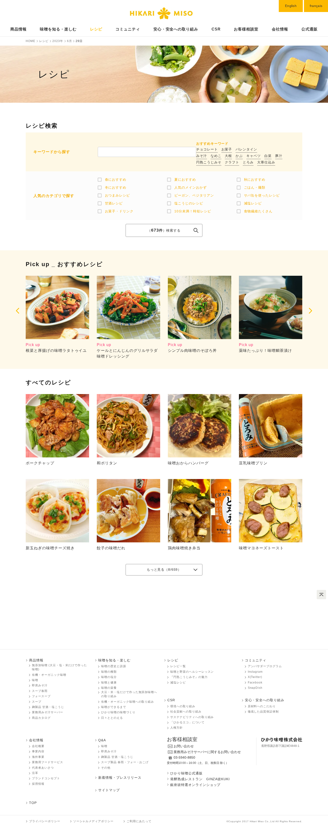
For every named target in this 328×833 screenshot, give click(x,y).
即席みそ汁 (40, 685)
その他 (105, 767)
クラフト (232, 162)
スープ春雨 (40, 691)
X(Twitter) (255, 677)
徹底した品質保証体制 (263, 711)
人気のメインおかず (190, 187)
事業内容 (38, 751)
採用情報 (38, 783)
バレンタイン (246, 149)
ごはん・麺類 (255, 187)
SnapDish (255, 687)
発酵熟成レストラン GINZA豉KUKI (200, 779)
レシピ (96, 29)
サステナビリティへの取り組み (192, 717)
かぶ (239, 156)
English (291, 6)
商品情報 (18, 29)
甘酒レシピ (114, 203)
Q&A (102, 740)
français (316, 6)
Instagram (255, 671)
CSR (216, 29)
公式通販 (309, 29)
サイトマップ (109, 790)
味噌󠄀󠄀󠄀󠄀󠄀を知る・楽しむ (58, 29)
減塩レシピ (253, 203)
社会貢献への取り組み (185, 711)
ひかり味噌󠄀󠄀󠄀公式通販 (186, 773)
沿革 (35, 773)
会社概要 (38, 746)
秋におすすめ (255, 179)
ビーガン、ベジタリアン (194, 195)
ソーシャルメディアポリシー (93, 821)
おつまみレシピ (117, 195)
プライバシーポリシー (44, 821)
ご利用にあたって (139, 821)
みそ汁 (201, 156)
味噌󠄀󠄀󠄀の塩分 (109, 677)
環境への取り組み (182, 706)
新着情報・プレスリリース (119, 777)
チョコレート (207, 149)
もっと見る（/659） (164, 569)
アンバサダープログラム (265, 666)
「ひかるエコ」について (187, 722)
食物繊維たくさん (258, 211)
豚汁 (278, 156)
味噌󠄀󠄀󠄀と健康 (109, 682)
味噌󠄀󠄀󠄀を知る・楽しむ (114, 660)
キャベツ (253, 156)
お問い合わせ (184, 746)
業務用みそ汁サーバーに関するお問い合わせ (207, 752)
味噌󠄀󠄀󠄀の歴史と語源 (113, 666)
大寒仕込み (266, 162)
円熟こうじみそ (208, 162)
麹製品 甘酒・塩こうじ (48, 707)
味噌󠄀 (104, 746)
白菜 (268, 156)
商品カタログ (41, 717)
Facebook (255, 682)
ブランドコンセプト (46, 778)
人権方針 (176, 727)
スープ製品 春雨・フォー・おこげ (125, 762)
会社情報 (280, 29)
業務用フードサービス (47, 762)
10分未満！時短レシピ (192, 211)
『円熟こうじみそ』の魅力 (189, 677)
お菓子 (226, 149)
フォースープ (41, 696)
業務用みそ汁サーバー (47, 712)
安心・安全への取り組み (175, 29)
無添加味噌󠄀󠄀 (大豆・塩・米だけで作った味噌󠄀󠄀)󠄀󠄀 (59, 667)
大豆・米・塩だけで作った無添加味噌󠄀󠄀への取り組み (129, 694)
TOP (33, 803)
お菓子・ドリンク (119, 211)
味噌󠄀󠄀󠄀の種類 (109, 671)
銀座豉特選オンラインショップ (195, 785)
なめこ (216, 156)
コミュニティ (127, 29)
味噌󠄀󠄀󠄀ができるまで (113, 707)
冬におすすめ (116, 187)
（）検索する (163, 230)
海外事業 (38, 757)
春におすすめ (116, 179)
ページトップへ (321, 594)
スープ (36, 701)
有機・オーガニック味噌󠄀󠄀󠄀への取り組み (127, 701)
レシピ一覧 (178, 666)
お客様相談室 (246, 29)
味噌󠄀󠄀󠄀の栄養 (109, 687)
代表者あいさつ (43, 767)
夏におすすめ (185, 179)
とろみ (248, 162)
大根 (228, 156)
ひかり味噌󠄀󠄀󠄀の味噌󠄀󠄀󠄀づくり (118, 712)
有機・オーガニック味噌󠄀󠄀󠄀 (49, 675)
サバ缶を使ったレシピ (262, 195)
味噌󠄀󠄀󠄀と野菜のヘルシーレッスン (192, 671)
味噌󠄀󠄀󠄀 (35, 680)
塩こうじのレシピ (188, 203)
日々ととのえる (112, 717)
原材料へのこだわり (262, 706)
